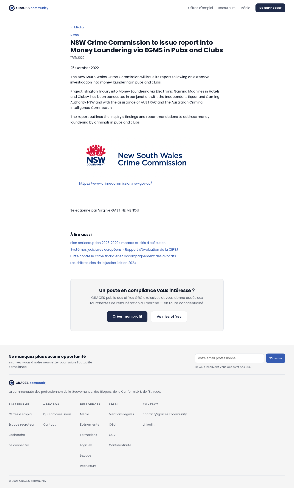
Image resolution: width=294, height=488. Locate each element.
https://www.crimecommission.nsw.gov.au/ (115, 183)
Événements (89, 424)
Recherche (17, 435)
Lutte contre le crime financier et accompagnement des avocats (123, 256)
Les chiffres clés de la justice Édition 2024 (103, 263)
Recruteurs (226, 8)
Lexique (85, 455)
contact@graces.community (165, 414)
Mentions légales (121, 414)
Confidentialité (120, 445)
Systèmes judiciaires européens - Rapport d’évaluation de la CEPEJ (124, 249)
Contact (49, 424)
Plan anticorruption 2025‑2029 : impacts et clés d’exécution (118, 243)
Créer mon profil (127, 316)
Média (245, 8)
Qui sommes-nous (57, 414)
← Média (77, 27)
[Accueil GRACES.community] (28, 8)
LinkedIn (149, 424)
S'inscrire (275, 358)
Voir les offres (169, 316)
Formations (88, 435)
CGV (112, 435)
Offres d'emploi (200, 8)
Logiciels (86, 445)
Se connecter (270, 8)
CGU (112, 424)
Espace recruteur (21, 424)
